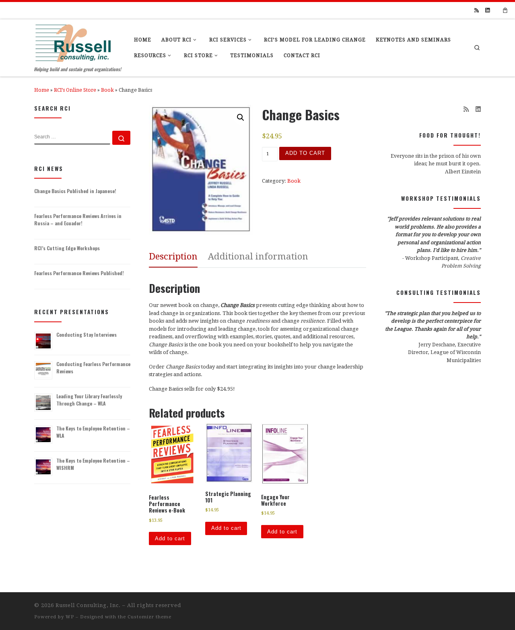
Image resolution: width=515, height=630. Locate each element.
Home (41, 90)
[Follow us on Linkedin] (487, 10)
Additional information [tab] (258, 256)
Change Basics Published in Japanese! (75, 190)
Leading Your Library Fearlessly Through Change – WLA (89, 400)
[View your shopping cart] (505, 10)
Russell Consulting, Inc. (88, 605)
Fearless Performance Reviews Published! (79, 273)
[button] (240, 117)
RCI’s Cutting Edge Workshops (67, 248)
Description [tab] (173, 256)
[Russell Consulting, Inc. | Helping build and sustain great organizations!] (73, 41)
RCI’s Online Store (75, 90)
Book (107, 90)
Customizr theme (149, 617)
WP (70, 617)
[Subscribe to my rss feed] (476, 10)
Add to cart (305, 153)
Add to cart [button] (170, 538)
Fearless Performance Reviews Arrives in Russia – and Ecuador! (78, 219)
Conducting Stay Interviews (86, 334)
